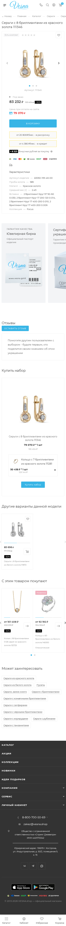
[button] (29, 86)
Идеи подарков (13, 779)
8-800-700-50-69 (33, 817)
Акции (6, 753)
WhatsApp (41, 866)
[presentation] (7, 63)
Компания (9, 788)
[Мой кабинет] (53, 5)
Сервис (7, 796)
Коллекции (10, 762)
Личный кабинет (14, 805)
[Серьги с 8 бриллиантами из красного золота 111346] (33, 63)
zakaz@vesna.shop (35, 824)
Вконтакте (24, 866)
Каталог (8, 745)
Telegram (33, 866)
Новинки (8, 770)
